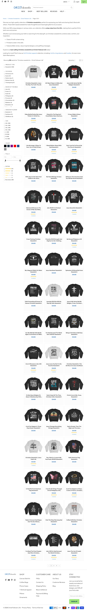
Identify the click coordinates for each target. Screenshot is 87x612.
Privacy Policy (26, 608)
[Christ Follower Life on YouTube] (5, 2)
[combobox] (52, 7)
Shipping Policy (41, 586)
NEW (23, 11)
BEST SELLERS (42, 11)
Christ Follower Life (14, 608)
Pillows (22, 593)
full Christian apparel (30, 53)
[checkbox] (5, 146)
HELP (62, 11)
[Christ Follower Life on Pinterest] (8, 2)
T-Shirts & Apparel (25, 590)
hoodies (68, 53)
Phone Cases (24, 586)
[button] (80, 60)
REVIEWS (53, 11)
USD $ (65, 2)
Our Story (56, 578)
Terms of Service (37, 608)
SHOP (30, 11)
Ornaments (23, 597)
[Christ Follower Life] (22, 7)
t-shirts (52, 53)
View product (33, 77)
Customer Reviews (59, 582)
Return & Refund (41, 590)
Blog (54, 586)
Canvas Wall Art (25, 578)
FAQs (38, 578)
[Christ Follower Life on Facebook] (2, 2)
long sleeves (59, 53)
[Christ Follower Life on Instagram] (11, 2)
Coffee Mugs (24, 582)
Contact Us (39, 582)
